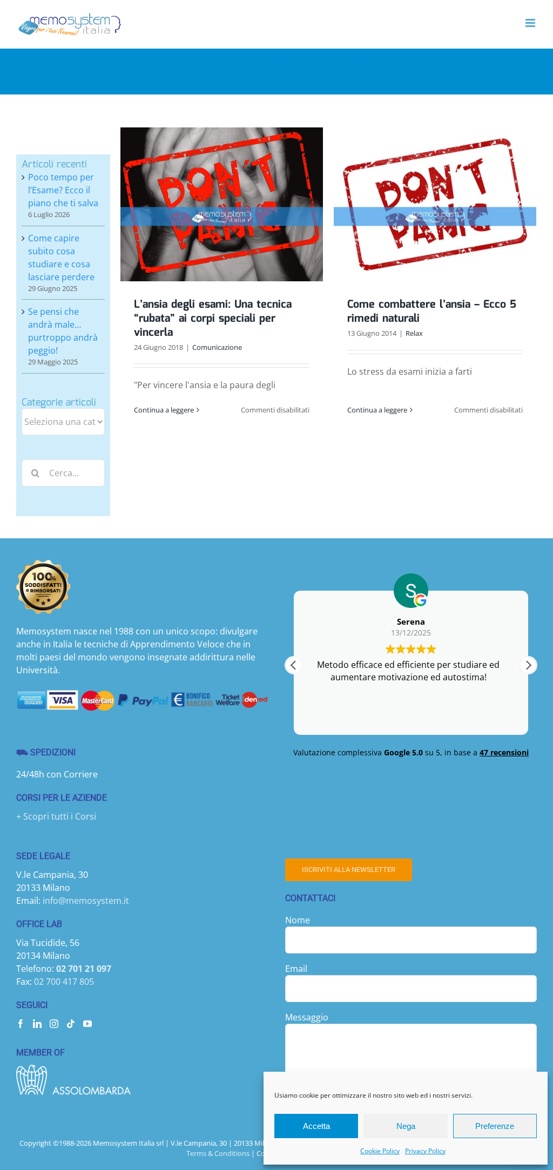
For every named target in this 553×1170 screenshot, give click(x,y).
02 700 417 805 (64, 982)
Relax (414, 333)
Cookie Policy (380, 1150)
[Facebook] (20, 1023)
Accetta (316, 1126)
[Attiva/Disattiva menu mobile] (531, 23)
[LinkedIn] (37, 1023)
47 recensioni (504, 752)
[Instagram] (54, 1023)
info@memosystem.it (86, 901)
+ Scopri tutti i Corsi (56, 816)
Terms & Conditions (217, 1153)
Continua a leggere (164, 410)
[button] (528, 665)
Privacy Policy (425, 1150)
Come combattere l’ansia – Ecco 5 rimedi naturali (431, 311)
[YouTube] (87, 1023)
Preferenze (494, 1126)
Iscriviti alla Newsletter (348, 869)
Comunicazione (217, 347)
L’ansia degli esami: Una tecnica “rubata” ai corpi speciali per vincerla (213, 318)
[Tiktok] (70, 1023)
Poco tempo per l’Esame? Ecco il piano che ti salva (63, 190)
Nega (405, 1126)
